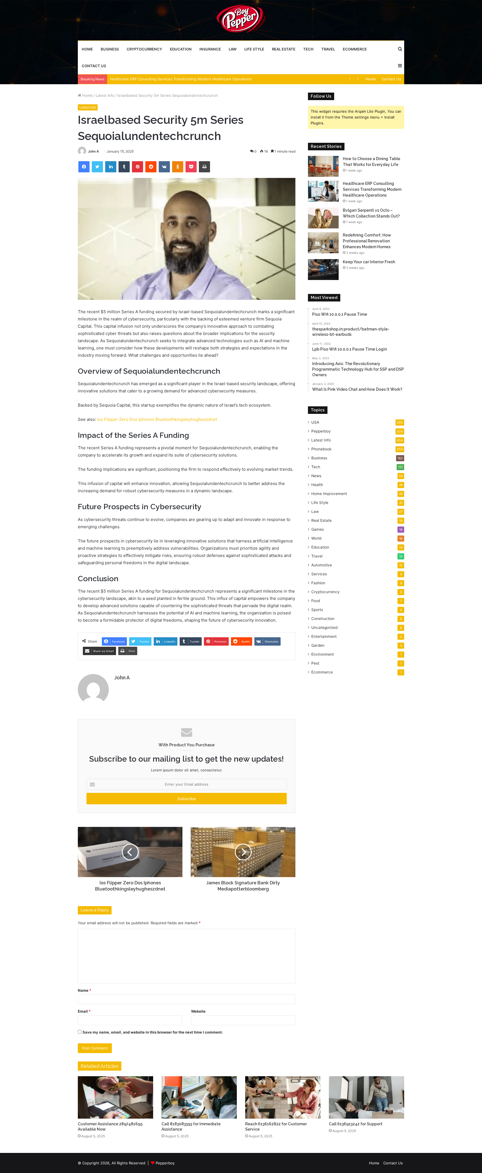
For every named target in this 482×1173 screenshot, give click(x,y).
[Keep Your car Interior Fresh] (323, 269)
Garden (317, 645)
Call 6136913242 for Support (355, 1124)
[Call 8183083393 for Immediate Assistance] (199, 1097)
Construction (322, 618)
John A (93, 151)
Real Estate (283, 49)
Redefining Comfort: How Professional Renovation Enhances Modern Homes (367, 241)
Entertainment (324, 636)
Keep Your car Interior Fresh (369, 262)
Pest (315, 663)
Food (315, 600)
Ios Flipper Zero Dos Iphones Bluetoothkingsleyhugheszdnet (157, 419)
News (316, 476)
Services (319, 574)
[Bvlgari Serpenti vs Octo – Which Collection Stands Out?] (323, 217)
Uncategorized (324, 627)
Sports (317, 609)
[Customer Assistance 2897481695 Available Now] (115, 1097)
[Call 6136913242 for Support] (366, 1097)
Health (317, 484)
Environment (322, 654)
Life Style (254, 49)
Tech (308, 49)
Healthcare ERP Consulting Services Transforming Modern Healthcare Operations (372, 189)
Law (233, 49)
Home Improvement (329, 493)
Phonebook (321, 449)
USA (315, 422)
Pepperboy (321, 431)
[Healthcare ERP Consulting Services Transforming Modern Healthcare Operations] (323, 191)
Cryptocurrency (144, 49)
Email (84, 1011)
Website (198, 1011)
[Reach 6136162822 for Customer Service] (282, 1097)
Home (87, 49)
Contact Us (94, 66)
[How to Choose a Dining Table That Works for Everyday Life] (323, 166)
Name (84, 990)
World (316, 538)
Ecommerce (355, 49)
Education (181, 49)
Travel (328, 49)
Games (317, 529)
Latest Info (105, 95)
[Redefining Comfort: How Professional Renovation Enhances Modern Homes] (323, 242)
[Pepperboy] (241, 20)
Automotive (321, 565)
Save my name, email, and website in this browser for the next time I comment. (153, 1032)
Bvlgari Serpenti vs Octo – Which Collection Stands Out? (159, 79)
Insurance (210, 49)
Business (110, 49)
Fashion (318, 583)
